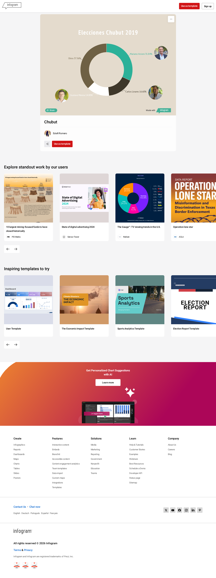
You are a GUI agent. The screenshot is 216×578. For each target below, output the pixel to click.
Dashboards (19, 454)
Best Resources (136, 463)
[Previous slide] (8, 249)
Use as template (189, 6)
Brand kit (56, 454)
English (17, 513)
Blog (170, 454)
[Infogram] (11, 6)
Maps (16, 459)
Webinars (133, 459)
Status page (134, 478)
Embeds (56, 449)
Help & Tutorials (136, 445)
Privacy (28, 550)
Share (52, 110)
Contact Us (20, 506)
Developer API (135, 473)
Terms (17, 550)
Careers (171, 449)
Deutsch (25, 513)
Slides (16, 473)
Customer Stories (137, 449)
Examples (133, 454)
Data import (57, 473)
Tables (17, 468)
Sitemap (133, 482)
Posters (17, 478)
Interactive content (60, 445)
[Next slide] (15, 249)
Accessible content (61, 459)
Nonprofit (95, 463)
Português (35, 513)
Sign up (208, 6)
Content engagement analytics (66, 463)
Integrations (57, 482)
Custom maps (58, 478)
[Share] (47, 144)
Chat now (34, 506)
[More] (171, 19)
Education (95, 468)
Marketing (95, 449)
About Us (172, 445)
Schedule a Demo (137, 468)
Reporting (95, 454)
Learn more (108, 382)
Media (94, 445)
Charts (16, 463)
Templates (57, 487)
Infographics (19, 445)
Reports (17, 449)
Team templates (59, 468)
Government (96, 459)
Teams (94, 473)
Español (44, 513)
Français (54, 513)
